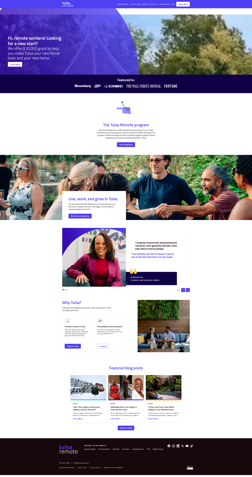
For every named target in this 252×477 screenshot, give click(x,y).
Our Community (135, 4)
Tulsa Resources (164, 4)
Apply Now (183, 4)
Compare (103, 346)
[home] (67, 4)
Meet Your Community (80, 216)
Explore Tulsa (72, 346)
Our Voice (154, 4)
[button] (183, 290)
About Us (146, 4)
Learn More (15, 64)
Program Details (122, 4)
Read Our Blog (126, 428)
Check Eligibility (126, 144)
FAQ (173, 4)
